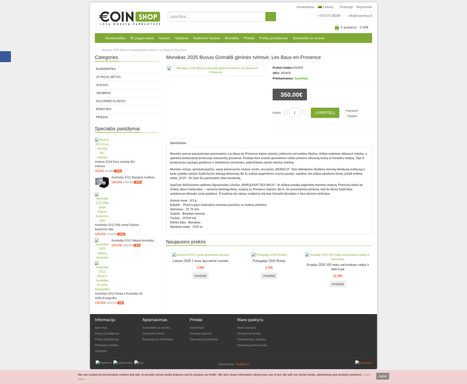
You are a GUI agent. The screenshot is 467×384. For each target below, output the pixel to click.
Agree (383, 376)
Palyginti (352, 116)
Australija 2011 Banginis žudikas (132, 177)
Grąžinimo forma (153, 333)
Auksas (164, 38)
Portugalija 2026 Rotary (269, 261)
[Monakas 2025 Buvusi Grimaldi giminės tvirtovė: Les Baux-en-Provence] (216, 70)
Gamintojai (197, 327)
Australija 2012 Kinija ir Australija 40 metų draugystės (119, 296)
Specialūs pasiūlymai (204, 339)
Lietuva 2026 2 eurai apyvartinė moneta (200, 261)
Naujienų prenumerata (252, 345)
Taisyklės (101, 351)
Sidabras (182, 38)
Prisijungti (346, 7)
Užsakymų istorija (248, 333)
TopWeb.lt (242, 364)
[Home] (96, 49)
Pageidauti (352, 110)
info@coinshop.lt (360, 16)
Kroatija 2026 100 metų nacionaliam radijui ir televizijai (338, 267)
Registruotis (364, 7)
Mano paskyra (246, 327)
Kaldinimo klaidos (206, 38)
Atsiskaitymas (305, 7)
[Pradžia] (99, 38)
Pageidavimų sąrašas (251, 339)
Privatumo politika (106, 345)
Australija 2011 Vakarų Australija (132, 240)
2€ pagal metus (142, 38)
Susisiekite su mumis (309, 38)
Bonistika (232, 38)
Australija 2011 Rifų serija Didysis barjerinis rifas (117, 227)
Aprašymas (178, 143)
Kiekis (277, 113)
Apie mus (101, 327)
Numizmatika (115, 38)
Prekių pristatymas (273, 38)
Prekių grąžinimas (107, 339)
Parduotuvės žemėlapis (157, 339)
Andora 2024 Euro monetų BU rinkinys (115, 164)
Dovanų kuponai (201, 333)
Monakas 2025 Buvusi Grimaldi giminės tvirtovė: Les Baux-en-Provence (144, 49)
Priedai (249, 38)
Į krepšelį (325, 113)
